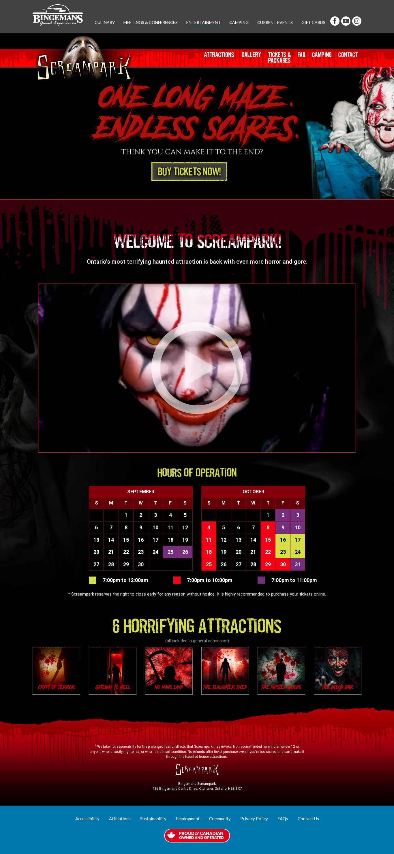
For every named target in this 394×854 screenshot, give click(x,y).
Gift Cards (313, 22)
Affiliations (120, 818)
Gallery (252, 59)
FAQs (282, 818)
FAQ (303, 59)
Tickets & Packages (281, 59)
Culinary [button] (105, 22)
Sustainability (153, 818)
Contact (350, 59)
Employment (188, 818)
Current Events (275, 22)
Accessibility (87, 818)
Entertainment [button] (203, 22)
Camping (239, 22)
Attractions (219, 59)
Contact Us (308, 818)
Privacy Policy (254, 818)
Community (220, 818)
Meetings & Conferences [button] (150, 22)
